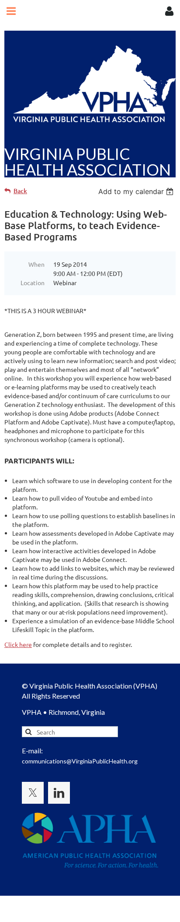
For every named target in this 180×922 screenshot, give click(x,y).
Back (20, 191)
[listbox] (137, 191)
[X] (33, 793)
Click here (18, 644)
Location (33, 282)
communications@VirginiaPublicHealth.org (80, 761)
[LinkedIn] (59, 793)
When (36, 264)
